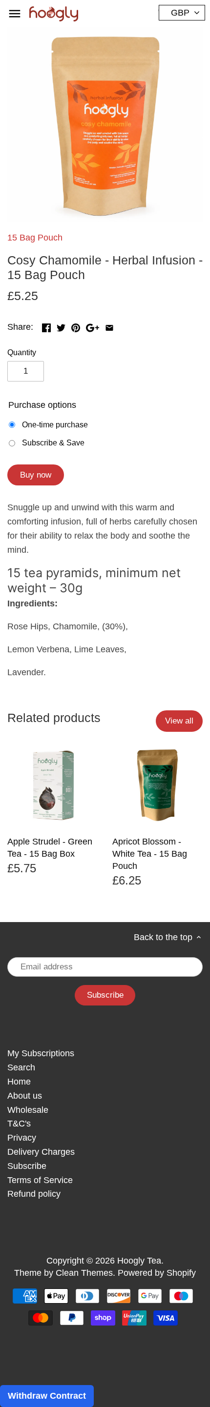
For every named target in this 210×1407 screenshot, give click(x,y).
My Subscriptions (40, 1053)
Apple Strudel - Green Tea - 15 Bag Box (49, 848)
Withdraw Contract (47, 1396)
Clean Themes (84, 1273)
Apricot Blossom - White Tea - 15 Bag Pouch (149, 854)
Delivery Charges (41, 1152)
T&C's (19, 1123)
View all (179, 720)
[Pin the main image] (75, 326)
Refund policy (34, 1194)
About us (24, 1096)
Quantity (21, 352)
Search (21, 1067)
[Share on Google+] (92, 326)
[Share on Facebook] (46, 326)
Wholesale (27, 1110)
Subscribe (26, 1166)
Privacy (21, 1138)
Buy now (35, 475)
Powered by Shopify (157, 1273)
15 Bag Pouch (35, 237)
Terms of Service (40, 1180)
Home (19, 1081)
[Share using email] (109, 326)
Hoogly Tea (139, 1261)
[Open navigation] (14, 13)
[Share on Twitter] (61, 326)
